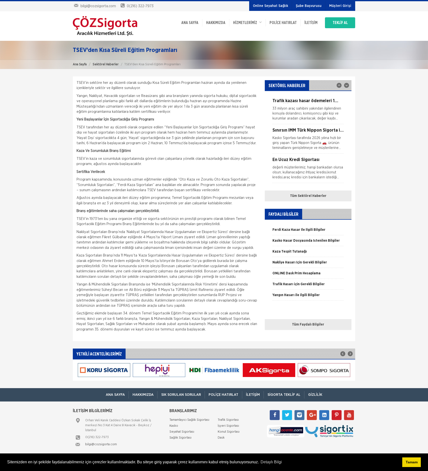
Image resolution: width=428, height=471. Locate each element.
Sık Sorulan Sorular (181, 395)
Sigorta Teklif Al (284, 395)
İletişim (311, 23)
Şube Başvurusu (308, 6)
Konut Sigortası (229, 431)
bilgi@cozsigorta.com (101, 444)
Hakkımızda (215, 23)
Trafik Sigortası (228, 420)
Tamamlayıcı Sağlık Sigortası (189, 420)
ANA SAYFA (189, 23)
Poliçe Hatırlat (283, 23)
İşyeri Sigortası (228, 425)
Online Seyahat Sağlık (270, 6)
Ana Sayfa (80, 64)
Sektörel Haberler (106, 64)
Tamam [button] (412, 462)
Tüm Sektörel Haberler (308, 196)
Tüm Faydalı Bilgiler (308, 324)
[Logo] (105, 26)
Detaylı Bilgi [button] (271, 462)
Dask (221, 437)
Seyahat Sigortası (181, 431)
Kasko (173, 425)
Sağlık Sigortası (180, 437)
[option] (308, 111)
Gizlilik (315, 395)
